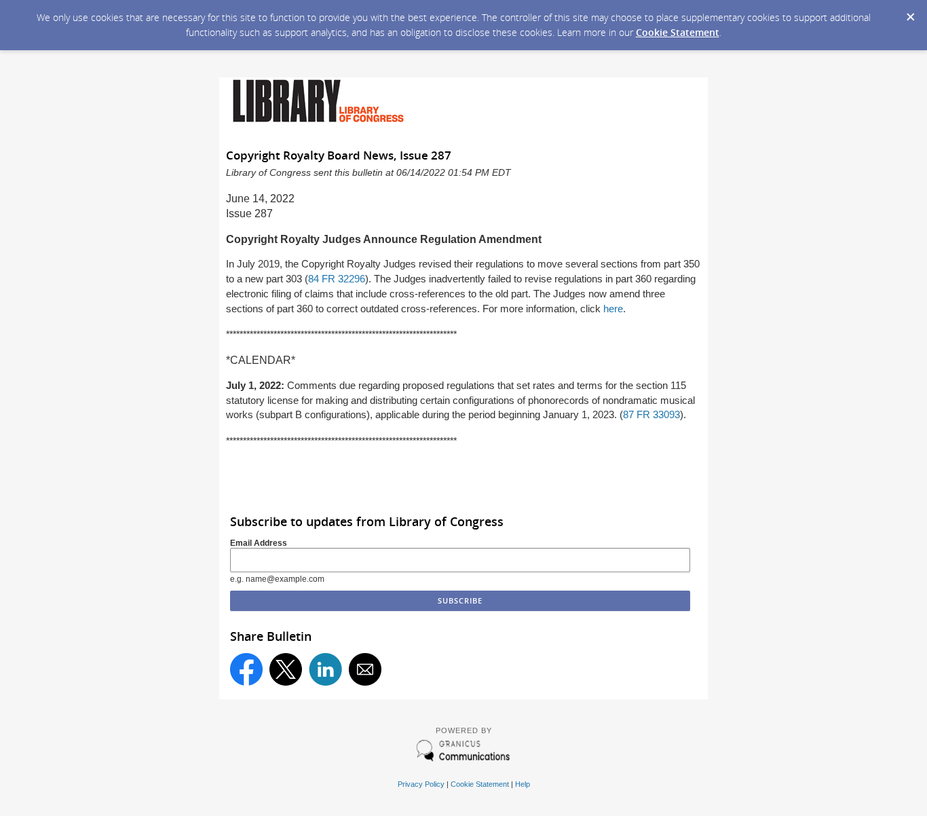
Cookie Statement (677, 32)
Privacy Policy (421, 784)
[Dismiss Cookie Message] (910, 13)
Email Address (258, 543)
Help (522, 784)
